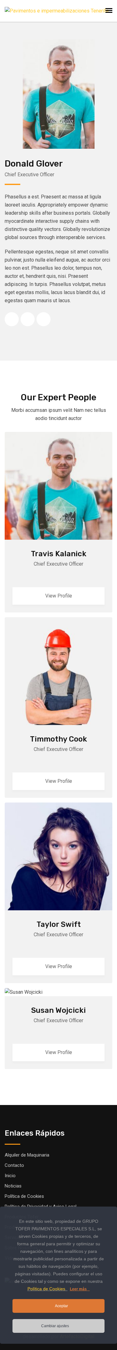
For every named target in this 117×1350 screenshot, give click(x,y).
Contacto (14, 1165)
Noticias (13, 1186)
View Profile (58, 596)
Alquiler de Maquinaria (27, 1155)
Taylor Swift (59, 924)
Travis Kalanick (58, 553)
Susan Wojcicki (58, 1010)
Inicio (10, 1175)
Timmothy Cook (58, 739)
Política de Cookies (24, 1196)
